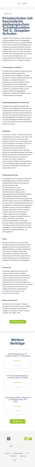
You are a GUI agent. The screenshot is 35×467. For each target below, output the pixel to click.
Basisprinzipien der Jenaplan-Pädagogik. (17, 60)
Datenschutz (13, 456)
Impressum (23, 456)
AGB (27, 453)
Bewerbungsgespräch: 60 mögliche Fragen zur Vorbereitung (17, 355)
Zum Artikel (17, 360)
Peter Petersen (7, 134)
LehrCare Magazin (18, 453)
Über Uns (7, 453)
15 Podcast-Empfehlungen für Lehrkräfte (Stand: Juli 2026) (17, 377)
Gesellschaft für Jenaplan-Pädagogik (16, 304)
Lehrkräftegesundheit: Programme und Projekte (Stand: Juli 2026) (17, 399)
